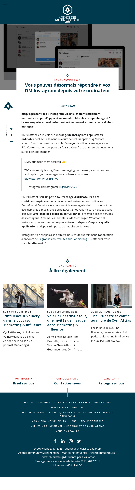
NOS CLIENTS (59, 407)
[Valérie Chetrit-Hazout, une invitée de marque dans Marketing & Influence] (67, 307)
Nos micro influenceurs (49, 421)
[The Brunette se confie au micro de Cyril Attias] (111, 307)
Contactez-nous (67, 383)
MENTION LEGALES (67, 431)
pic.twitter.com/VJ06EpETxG (41, 178)
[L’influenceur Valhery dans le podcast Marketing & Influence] (23, 307)
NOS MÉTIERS (103, 402)
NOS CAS (78, 407)
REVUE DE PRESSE (92, 421)
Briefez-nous (23, 383)
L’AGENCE (44, 402)
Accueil (29, 402)
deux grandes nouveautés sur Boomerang (61, 239)
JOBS (73, 421)
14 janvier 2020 (67, 187)
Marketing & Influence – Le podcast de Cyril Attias (68, 426)
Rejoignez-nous (111, 383)
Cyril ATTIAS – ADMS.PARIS (72, 402)
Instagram (67, 106)
